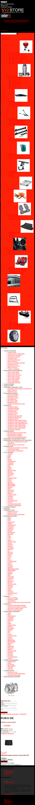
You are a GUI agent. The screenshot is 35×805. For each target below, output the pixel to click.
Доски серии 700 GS (13, 372)
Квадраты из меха (12, 599)
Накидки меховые (12, 597)
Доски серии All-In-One (14, 375)
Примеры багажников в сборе (16, 403)
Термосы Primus (9, 384)
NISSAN (9, 487)
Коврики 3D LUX (12, 511)
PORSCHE (10, 578)
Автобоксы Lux (12, 414)
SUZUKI (10, 497)
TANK (9, 588)
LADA (9, 560)
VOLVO (9, 502)
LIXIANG (10, 566)
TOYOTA (10, 499)
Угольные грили (12, 358)
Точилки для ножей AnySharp (16, 363)
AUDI (9, 455)
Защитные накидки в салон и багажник (18, 602)
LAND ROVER (11, 478)
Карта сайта (7, 803)
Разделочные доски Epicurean (13, 370)
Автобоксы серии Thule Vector (16, 428)
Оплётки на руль (12, 672)
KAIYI (9, 557)
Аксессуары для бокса (13, 429)
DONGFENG (11, 532)
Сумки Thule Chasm (13, 449)
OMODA (10, 573)
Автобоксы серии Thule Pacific (16, 425)
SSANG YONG (11, 494)
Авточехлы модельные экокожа (16, 605)
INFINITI (10, 475)
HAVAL (9, 543)
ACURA (9, 453)
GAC (8, 538)
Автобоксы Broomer (13, 408)
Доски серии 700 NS (13, 373)
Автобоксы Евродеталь (14, 417)
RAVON (9, 579)
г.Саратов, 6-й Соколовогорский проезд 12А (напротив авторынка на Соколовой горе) (17, 20)
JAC (8, 550)
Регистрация (10, 4)
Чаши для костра (12, 367)
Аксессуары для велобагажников (17, 437)
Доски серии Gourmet (13, 378)
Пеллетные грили (12, 364)
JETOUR (10, 553)
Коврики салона (12, 513)
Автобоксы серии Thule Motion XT (17, 423)
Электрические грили (13, 359)
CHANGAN (11, 522)
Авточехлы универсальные (15, 608)
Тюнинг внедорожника (11, 660)
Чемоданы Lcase (12, 391)
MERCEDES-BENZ (13, 569)
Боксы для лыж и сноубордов (15, 444)
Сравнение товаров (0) (7, 733)
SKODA (9, 493)
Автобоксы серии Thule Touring (16, 426)
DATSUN (10, 529)
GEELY (9, 469)
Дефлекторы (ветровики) (12, 611)
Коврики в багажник (10, 516)
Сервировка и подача (13, 356)
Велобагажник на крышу (14, 434)
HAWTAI (10, 544)
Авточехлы (7, 604)
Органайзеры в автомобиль (15, 450)
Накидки (7, 596)
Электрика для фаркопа (14, 505)
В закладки (4, 752)
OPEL (9, 488)
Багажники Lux (11, 399)
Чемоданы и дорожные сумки (13, 387)
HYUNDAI (10, 473)
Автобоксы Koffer (12, 413)
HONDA (10, 472)
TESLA (9, 590)
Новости (6, 343)
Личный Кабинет (9, 771)
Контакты (7, 345)
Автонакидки (11, 600)
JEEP (8, 631)
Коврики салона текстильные (16, 514)
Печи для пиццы (12, 361)
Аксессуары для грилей (14, 355)
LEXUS (9, 479)
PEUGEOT (10, 490)
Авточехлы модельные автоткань (17, 607)
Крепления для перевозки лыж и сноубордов (18, 440)
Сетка (11, 728)
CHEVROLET (11, 461)
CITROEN (10, 463)
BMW (9, 456)
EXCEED (10, 534)
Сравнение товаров (6, 7)
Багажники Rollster (12, 394)
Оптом (6, 780)
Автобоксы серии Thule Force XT (17, 422)
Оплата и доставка (9, 782)
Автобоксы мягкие (12, 419)
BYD (8, 458)
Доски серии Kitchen (13, 381)
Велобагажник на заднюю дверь (16, 432)
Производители (8, 801)
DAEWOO (10, 464)
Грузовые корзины (10, 507)
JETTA (9, 555)
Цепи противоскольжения (12, 676)
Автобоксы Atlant (12, 406)
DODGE (9, 531)
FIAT (8, 466)
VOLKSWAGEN (12, 500)
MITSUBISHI (11, 485)
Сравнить (3, 753)
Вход (2, 4)
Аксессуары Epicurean (13, 382)
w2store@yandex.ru (9, 794)
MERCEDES (11, 640)
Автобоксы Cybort (12, 409)
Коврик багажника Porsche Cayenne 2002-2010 (15, 755)
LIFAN (9, 481)
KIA (8, 476)
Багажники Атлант (12, 397)
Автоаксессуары (9, 670)
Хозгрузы (7, 508)
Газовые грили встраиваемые (16, 353)
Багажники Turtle (12, 400)
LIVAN (9, 564)
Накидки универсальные (14, 610)
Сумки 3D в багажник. (14, 675)
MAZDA (10, 482)
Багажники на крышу (11, 393)
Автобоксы (7, 405)
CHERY (9, 460)
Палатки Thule (8, 385)
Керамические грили (13, 366)
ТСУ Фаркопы (8, 452)
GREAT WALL (11, 470)
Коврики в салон (9, 510)
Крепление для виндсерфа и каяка (14, 438)
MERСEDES (11, 484)
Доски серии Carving (13, 376)
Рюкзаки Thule (8, 446)
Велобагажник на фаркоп (14, 435)
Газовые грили (11, 352)
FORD (9, 467)
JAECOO (10, 552)
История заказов (9, 772)
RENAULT (10, 491)
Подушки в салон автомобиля (16, 673)
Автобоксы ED (11, 411)
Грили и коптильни (10, 350)
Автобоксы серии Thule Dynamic (17, 420)
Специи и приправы (13, 369)
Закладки (6, 774)
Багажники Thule (12, 396)
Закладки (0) (4, 5)
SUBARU (10, 496)
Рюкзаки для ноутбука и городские (17, 447)
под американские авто (14, 503)
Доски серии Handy (13, 379)
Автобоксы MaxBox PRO (14, 416)
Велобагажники (9, 431)
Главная (3, 714)
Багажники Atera (12, 402)
